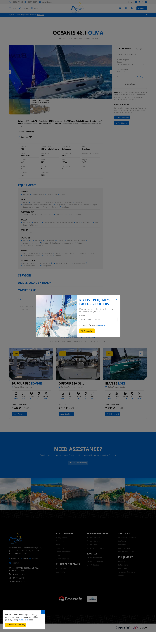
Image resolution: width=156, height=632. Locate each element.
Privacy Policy (23, 620)
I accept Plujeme (94, 325)
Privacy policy (100, 325)
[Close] (116, 299)
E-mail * (82, 315)
